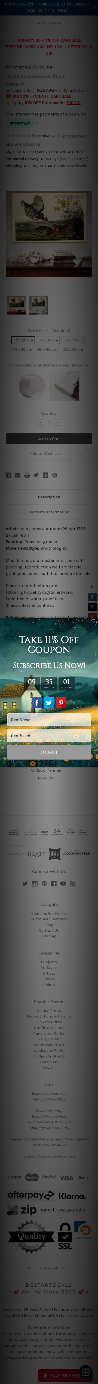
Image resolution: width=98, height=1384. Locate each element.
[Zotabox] (94, 761)
